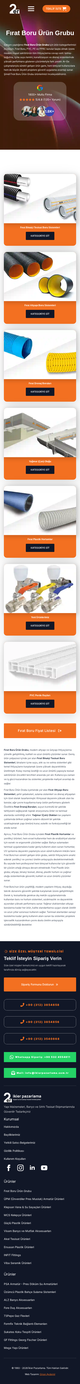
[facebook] (8, 1168)
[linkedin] (32, 1168)
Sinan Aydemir (47, 1374)
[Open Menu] (31, 9)
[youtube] (44, 1168)
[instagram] (20, 1168)
